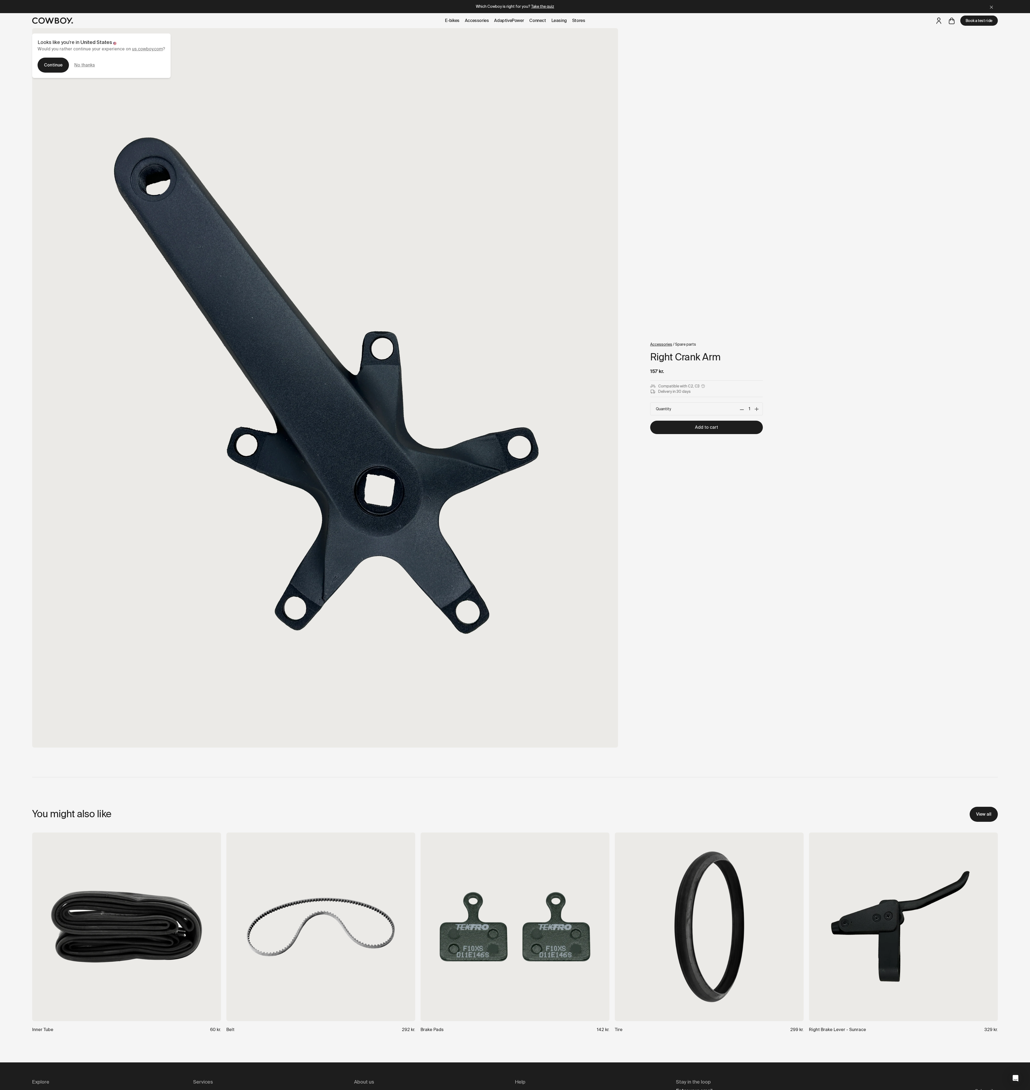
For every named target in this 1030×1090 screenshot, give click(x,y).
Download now (575, 573)
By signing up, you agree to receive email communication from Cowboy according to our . (575, 592)
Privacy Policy (575, 597)
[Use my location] (543, 552)
